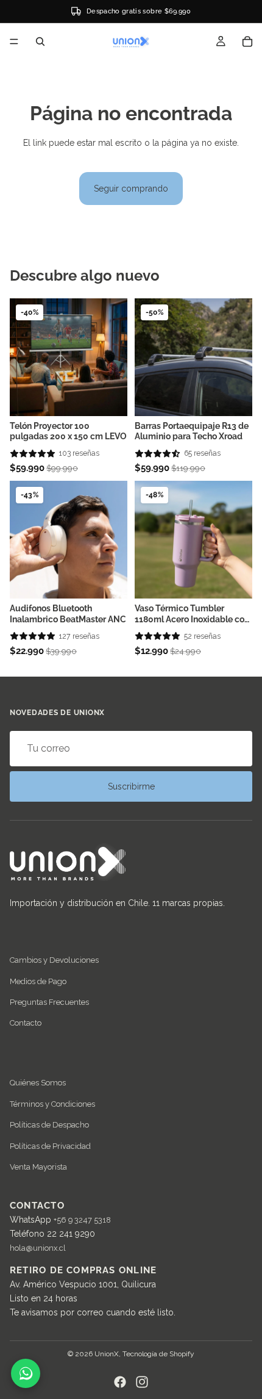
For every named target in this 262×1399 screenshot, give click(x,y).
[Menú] (14, 41)
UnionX (106, 1354)
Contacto (25, 1023)
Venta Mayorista (38, 1166)
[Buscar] (40, 41)
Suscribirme (131, 786)
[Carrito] (247, 41)
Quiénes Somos (38, 1083)
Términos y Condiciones (52, 1104)
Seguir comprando (131, 188)
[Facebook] (120, 1382)
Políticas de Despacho (49, 1124)
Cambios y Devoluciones (54, 960)
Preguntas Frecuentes (49, 1002)
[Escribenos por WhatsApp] (25, 1373)
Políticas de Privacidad (50, 1146)
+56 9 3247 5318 (82, 1220)
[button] (32, 454)
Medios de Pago (38, 981)
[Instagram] (142, 1382)
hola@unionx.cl (38, 1248)
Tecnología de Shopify (158, 1354)
